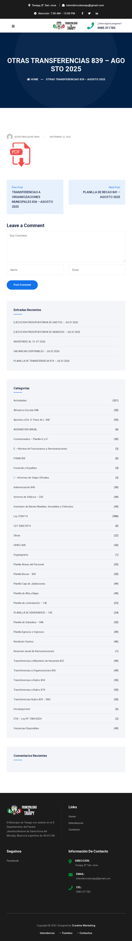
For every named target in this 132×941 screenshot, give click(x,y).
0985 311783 (83, 891)
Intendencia (76, 823)
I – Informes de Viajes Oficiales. (32, 477)
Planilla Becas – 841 (25, 574)
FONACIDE (19, 458)
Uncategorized (22, 709)
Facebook (13, 860)
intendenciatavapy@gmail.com (93, 878)
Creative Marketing (83, 925)
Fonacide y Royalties (25, 468)
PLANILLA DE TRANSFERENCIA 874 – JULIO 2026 (42, 360)
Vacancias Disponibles (26, 728)
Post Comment (22, 284)
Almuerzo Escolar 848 (26, 410)
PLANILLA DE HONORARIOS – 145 (33, 612)
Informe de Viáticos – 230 (28, 496)
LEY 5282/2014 (22, 525)
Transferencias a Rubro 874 (29, 689)
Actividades (20, 400)
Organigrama (21, 554)
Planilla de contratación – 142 (30, 603)
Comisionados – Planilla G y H (30, 439)
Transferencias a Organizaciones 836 (35, 670)
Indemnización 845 (24, 487)
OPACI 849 (20, 545)
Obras (17, 535)
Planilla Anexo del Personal (29, 564)
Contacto (74, 829)
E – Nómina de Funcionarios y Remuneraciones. (41, 448)
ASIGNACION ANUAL (25, 429)
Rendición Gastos (24, 641)
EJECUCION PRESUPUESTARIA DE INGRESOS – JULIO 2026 (47, 332)
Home (34, 79)
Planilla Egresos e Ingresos (29, 631)
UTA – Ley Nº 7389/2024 (27, 718)
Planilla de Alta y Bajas (26, 593)
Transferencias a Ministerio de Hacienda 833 (39, 660)
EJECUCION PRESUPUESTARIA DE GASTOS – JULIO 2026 (46, 322)
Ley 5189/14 (21, 516)
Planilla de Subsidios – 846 (28, 622)
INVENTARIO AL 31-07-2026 (29, 341)
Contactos (86, 933)
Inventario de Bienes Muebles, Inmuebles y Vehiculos (43, 506)
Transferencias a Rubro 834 (29, 680)
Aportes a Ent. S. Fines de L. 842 (32, 419)
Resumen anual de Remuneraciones (34, 651)
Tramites (67, 933)
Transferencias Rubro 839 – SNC (32, 699)
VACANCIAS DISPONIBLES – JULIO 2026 (36, 351)
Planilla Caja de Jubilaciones (29, 583)
